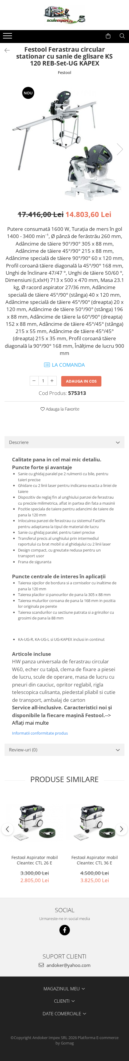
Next (119, 149)
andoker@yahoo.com (68, 965)
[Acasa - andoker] (64, 15)
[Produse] (8, 37)
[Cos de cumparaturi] (108, 36)
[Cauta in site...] (122, 36)
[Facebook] (64, 930)
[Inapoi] (4, 50)
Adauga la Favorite (62, 409)
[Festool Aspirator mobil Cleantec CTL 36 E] (94, 823)
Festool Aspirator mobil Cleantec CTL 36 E (94, 860)
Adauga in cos (81, 381)
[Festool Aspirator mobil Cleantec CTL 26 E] (34, 823)
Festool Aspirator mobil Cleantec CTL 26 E (34, 860)
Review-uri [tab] (23, 750)
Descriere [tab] (18, 442)
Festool (64, 72)
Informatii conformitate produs (40, 733)
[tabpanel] (64, 143)
